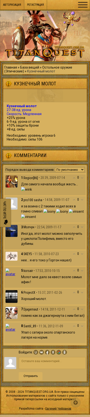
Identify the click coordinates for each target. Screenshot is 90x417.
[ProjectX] (12, 296)
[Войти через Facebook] (47, 352)
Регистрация (35, 4)
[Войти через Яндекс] (53, 352)
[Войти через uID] (35, 352)
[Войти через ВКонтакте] (41, 352)
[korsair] (12, 272)
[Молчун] (12, 230)
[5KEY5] (12, 256)
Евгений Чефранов (58, 408)
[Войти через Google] (58, 352)
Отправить (31, 376)
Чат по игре (4, 210)
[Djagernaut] (12, 313)
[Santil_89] (12, 327)
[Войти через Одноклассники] (64, 352)
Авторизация (12, 4)
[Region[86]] (12, 181)
